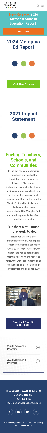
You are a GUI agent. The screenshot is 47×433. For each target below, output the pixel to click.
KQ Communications (23, 425)
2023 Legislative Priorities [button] (16, 347)
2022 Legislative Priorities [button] (16, 361)
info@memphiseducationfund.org (24, 403)
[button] (42, 5)
